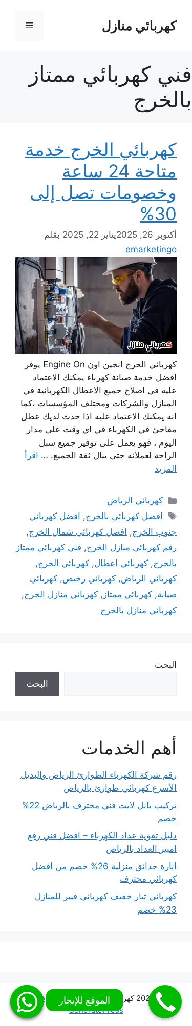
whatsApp (27, 1001)
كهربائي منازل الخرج (61, 594)
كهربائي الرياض (135, 500)
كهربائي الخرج (63, 563)
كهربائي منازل (139, 25)
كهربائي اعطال (121, 563)
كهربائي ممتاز (127, 594)
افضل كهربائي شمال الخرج (78, 532)
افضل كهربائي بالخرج (124, 516)
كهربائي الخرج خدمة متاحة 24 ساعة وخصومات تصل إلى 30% (101, 181)
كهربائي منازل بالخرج (138, 610)
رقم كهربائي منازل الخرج (132, 547)
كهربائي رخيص (89, 578)
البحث (166, 665)
